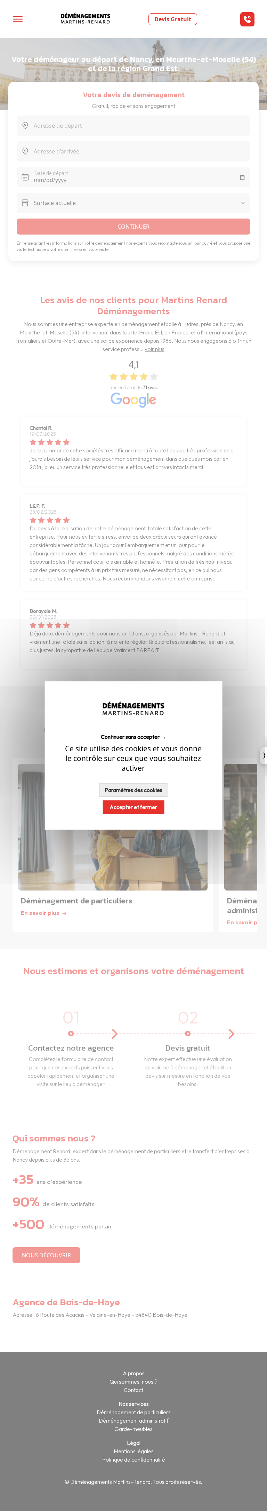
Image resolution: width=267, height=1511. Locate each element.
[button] (247, 19)
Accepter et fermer (133, 807)
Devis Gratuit (172, 19)
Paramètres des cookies (133, 789)
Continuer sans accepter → (133, 736)
